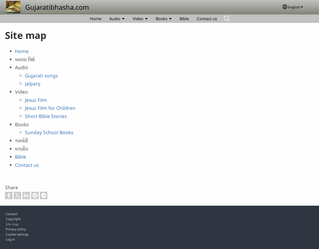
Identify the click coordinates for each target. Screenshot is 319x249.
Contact (11, 214)
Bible (184, 18)
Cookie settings (17, 234)
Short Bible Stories (46, 116)
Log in (10, 239)
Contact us (207, 18)
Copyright (13, 219)
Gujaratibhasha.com (57, 7)
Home (95, 18)
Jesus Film (36, 100)
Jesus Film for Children (50, 108)
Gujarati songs (41, 75)
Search (227, 18)
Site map (12, 224)
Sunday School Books (49, 132)
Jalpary (32, 83)
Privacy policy (16, 229)
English (294, 7)
